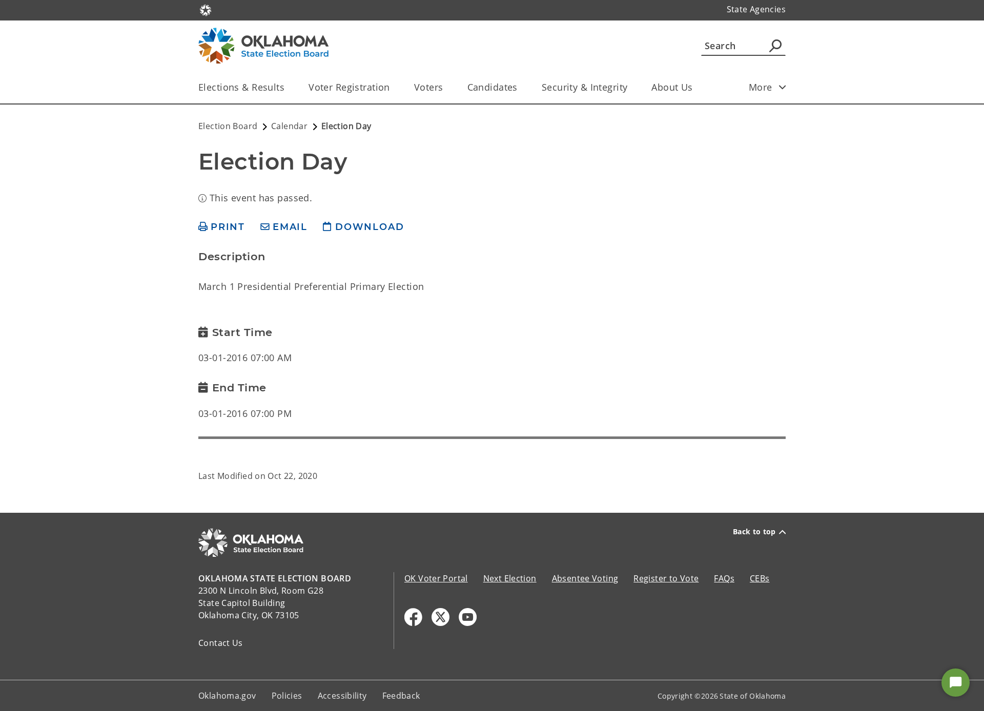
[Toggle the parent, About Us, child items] (696, 87)
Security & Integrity (585, 87)
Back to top (754, 531)
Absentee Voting (585, 578)
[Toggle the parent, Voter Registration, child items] (393, 87)
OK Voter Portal (436, 578)
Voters (428, 87)
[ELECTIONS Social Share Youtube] (468, 617)
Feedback (401, 695)
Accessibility (342, 695)
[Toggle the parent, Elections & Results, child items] (287, 87)
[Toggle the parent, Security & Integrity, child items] (630, 87)
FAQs (724, 578)
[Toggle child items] (782, 87)
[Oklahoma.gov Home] (205, 9)
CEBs (760, 578)
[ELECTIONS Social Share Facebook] (413, 617)
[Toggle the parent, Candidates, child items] (521, 87)
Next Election (510, 578)
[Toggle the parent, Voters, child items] (446, 87)
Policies (287, 695)
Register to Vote (666, 578)
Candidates (492, 87)
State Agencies (756, 9)
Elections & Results (241, 87)
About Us (671, 87)
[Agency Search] (775, 45)
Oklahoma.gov (227, 695)
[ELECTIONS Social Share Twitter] (440, 617)
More (760, 87)
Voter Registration (349, 87)
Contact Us (220, 643)
